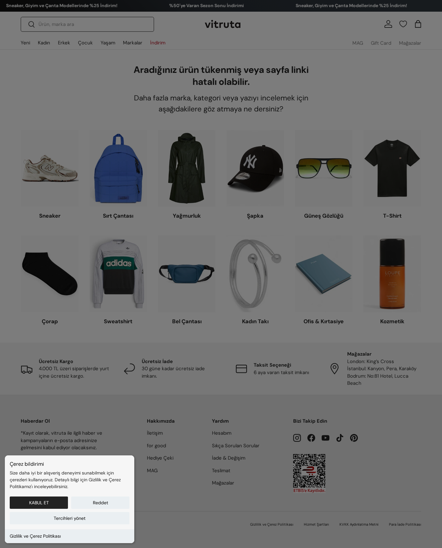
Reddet (100, 503)
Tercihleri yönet (69, 518)
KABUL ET (39, 503)
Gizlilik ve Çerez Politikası (35, 536)
